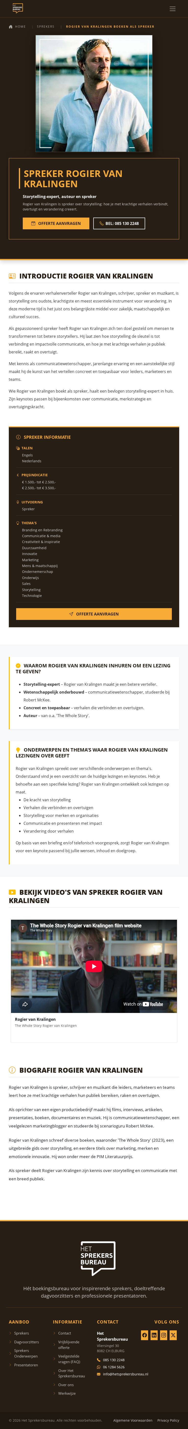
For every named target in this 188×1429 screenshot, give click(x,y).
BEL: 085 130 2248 (122, 223)
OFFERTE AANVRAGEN (59, 223)
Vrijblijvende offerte (68, 1344)
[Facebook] (144, 1335)
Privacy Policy (168, 1420)
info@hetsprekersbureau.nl (125, 1374)
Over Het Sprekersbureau (71, 1373)
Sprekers (46, 26)
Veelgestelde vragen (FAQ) (69, 1359)
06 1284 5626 (114, 1367)
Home (20, 26)
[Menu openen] (172, 8)
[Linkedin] (154, 1335)
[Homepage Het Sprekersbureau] (16, 8)
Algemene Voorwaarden (133, 1420)
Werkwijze (67, 1393)
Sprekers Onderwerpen (26, 1353)
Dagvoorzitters (26, 1341)
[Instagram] (163, 1335)
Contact (64, 1333)
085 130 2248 (114, 1360)
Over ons (66, 1384)
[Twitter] (173, 1335)
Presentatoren (26, 1364)
